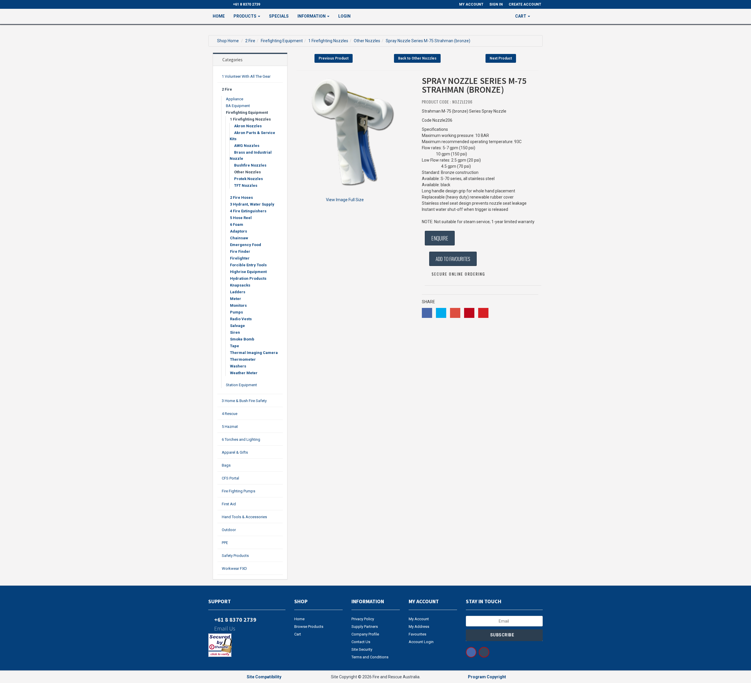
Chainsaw (239, 238)
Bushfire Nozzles (250, 165)
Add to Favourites (453, 258)
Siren (235, 332)
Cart (297, 634)
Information (312, 16)
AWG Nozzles (246, 145)
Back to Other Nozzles (417, 58)
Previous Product (334, 58)
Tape (234, 346)
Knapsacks (240, 285)
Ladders (237, 292)
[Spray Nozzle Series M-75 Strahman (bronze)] (354, 134)
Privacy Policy (362, 619)
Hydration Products (248, 278)
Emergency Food (245, 245)
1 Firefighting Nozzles (328, 40)
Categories (232, 59)
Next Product (501, 58)
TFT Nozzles (245, 185)
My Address (419, 626)
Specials (279, 16)
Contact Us (360, 642)
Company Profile (365, 634)
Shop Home (228, 40)
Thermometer (243, 359)
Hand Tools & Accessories (244, 517)
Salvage (237, 325)
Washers (238, 366)
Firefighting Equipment (282, 40)
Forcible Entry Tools (248, 265)
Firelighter (240, 258)
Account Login (421, 642)
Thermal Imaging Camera (254, 352)
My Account (419, 619)
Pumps (236, 312)
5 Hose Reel (241, 218)
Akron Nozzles (248, 126)
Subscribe (502, 635)
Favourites (417, 634)
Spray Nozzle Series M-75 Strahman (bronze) (428, 40)
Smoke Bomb (242, 339)
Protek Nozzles (248, 179)
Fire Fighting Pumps (238, 491)
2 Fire (250, 40)
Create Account (525, 4)
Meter (235, 298)
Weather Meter (244, 373)
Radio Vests (241, 319)
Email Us (224, 628)
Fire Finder (240, 251)
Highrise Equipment (248, 272)
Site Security (361, 649)
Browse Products (308, 626)
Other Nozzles (367, 40)
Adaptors (238, 231)
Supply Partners (364, 626)
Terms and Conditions (369, 657)
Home (219, 16)
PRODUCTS (245, 16)
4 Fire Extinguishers (248, 211)
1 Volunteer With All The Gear (246, 76)
